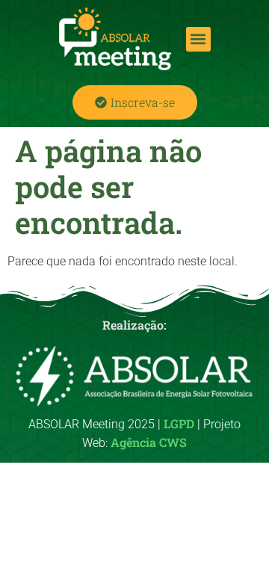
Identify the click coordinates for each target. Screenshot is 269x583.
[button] (198, 39)
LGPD (179, 423)
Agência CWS (149, 442)
